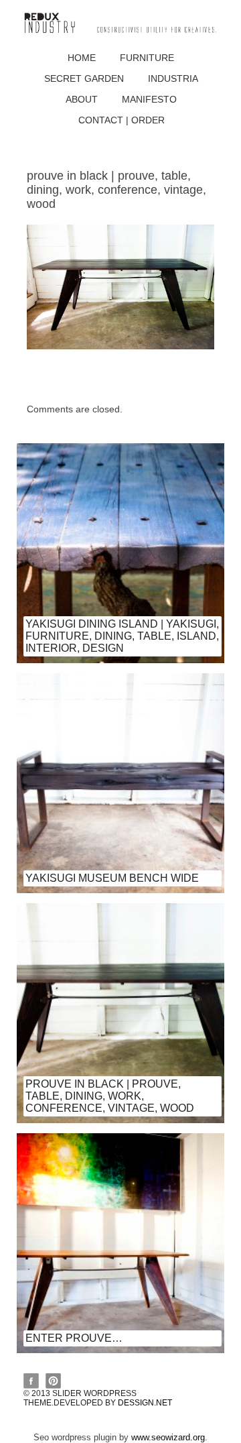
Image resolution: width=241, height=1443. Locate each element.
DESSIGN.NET (145, 1402)
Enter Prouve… (74, 1338)
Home (82, 57)
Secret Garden (84, 78)
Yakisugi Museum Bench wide (112, 878)
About (82, 99)
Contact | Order (121, 120)
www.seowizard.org (168, 1437)
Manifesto (149, 99)
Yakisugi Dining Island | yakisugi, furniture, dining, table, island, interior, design (122, 636)
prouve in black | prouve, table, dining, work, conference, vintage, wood (109, 1096)
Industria (173, 78)
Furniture (147, 57)
